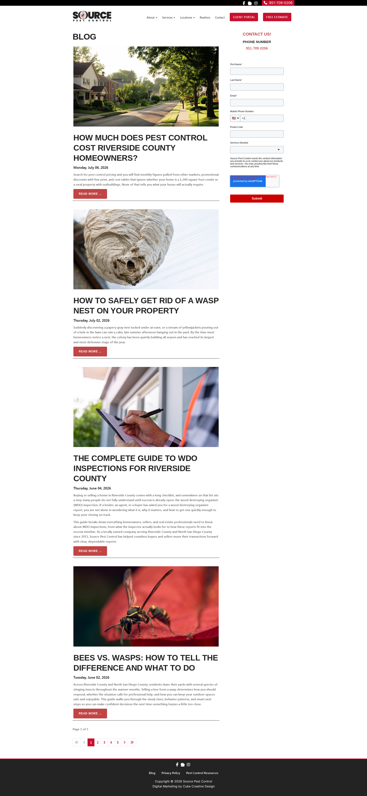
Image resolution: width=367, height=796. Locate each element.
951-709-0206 (279, 3)
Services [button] (167, 17)
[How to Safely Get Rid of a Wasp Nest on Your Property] (146, 249)
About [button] (151, 17)
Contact (220, 17)
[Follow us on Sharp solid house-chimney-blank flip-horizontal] (182, 764)
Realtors (205, 17)
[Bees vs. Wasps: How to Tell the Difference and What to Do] (146, 606)
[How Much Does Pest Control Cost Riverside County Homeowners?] (146, 86)
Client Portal (244, 17)
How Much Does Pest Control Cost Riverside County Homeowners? (140, 147)
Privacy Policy (171, 773)
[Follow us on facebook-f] (177, 764)
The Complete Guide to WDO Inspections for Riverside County (135, 468)
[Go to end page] (132, 742)
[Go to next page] (124, 742)
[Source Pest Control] (92, 16)
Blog (152, 773)
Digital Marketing (165, 786)
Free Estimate (277, 17)
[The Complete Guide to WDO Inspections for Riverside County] (146, 407)
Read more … (90, 193)
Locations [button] (186, 17)
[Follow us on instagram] (188, 764)
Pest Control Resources (202, 773)
